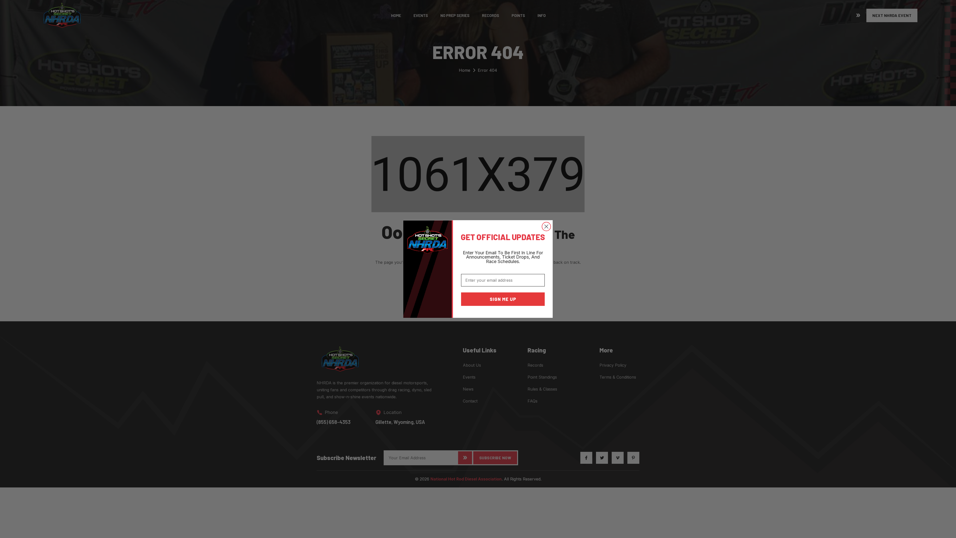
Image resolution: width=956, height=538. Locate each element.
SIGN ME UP (503, 299)
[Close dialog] (546, 226)
